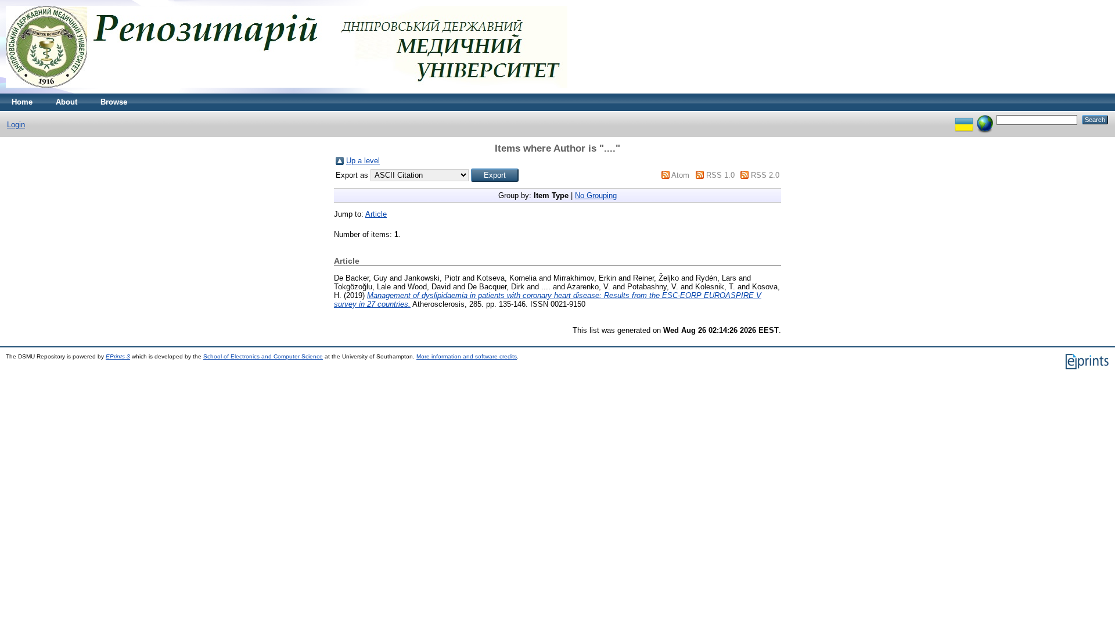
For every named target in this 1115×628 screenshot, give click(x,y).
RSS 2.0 (765, 175)
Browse (113, 102)
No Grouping (596, 195)
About (66, 102)
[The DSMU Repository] (286, 91)
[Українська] (964, 119)
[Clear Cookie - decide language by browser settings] (985, 119)
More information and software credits (466, 356)
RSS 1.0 (720, 175)
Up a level (363, 160)
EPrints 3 (118, 356)
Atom (680, 175)
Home (22, 102)
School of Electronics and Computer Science (263, 356)
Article (376, 214)
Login (16, 124)
